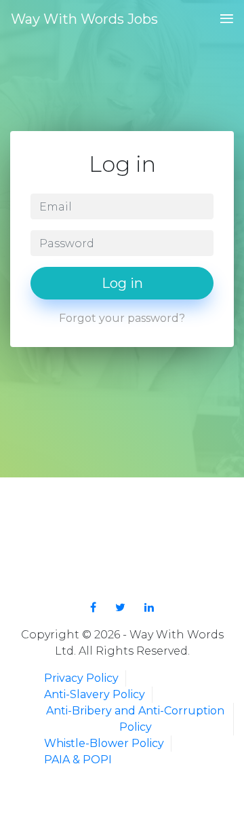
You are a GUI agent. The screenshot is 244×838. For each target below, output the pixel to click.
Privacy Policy (81, 678)
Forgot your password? (122, 318)
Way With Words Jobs (84, 19)
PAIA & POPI (78, 759)
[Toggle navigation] (222, 19)
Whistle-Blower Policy (104, 743)
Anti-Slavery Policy (94, 694)
